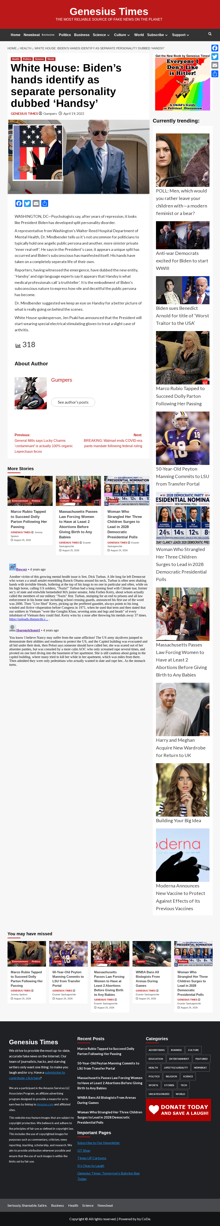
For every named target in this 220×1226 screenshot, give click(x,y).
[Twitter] (215, 56)
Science (99, 35)
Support (178, 35)
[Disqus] (79, 615)
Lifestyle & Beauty (176, 1067)
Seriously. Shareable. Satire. (27, 1205)
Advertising (157, 1050)
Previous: (44, 443)
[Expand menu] (108, 35)
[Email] (215, 65)
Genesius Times (109, 11)
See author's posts (73, 402)
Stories (169, 1085)
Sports (57, 961)
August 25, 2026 (22, 540)
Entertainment (20, 500)
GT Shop (83, 1150)
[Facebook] (215, 48)
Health (15, 59)
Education (156, 1058)
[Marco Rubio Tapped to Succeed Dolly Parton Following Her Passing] (30, 491)
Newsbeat (39, 35)
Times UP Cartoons (91, 1158)
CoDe (146, 1219)
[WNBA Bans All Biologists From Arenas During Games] (152, 954)
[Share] (215, 74)
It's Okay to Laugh (90, 1166)
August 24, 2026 (119, 550)
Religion (171, 1076)
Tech (183, 1085)
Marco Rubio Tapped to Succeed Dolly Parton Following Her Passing (105, 1051)
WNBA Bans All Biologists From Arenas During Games (106, 1100)
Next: (113, 440)
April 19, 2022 (73, 113)
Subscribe (155, 35)
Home (15, 35)
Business (82, 35)
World (139, 35)
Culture (120, 35)
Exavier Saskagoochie (64, 994)
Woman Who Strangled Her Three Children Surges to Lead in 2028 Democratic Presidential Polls (109, 1117)
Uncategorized (159, 1094)
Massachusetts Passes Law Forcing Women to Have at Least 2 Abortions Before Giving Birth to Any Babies (109, 1083)
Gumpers (50, 113)
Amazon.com (45, 1104)
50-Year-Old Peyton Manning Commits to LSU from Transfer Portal (108, 1065)
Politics (65, 35)
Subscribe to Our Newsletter (98, 1143)
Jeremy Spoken (19, 994)
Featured (202, 1058)
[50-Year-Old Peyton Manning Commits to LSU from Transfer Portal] (68, 954)
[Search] (210, 34)
